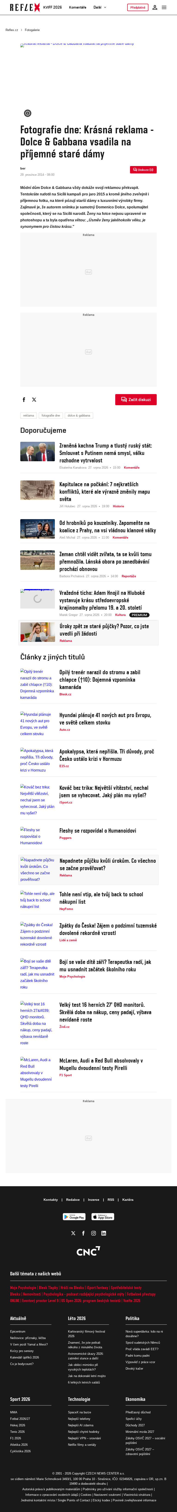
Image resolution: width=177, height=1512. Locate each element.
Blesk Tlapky (48, 1287)
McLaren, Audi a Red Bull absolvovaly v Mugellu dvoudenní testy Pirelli (101, 1064)
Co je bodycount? (21, 1364)
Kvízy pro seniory (22, 1351)
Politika (132, 1318)
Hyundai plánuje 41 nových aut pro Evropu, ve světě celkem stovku (105, 719)
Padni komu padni (138, 1355)
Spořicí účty (134, 1419)
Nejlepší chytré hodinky (83, 1432)
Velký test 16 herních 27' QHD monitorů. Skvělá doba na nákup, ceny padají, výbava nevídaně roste (105, 1012)
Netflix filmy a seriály (82, 1444)
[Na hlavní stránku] (25, 7)
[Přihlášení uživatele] (154, 7)
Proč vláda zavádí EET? (142, 1349)
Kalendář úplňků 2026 (24, 1357)
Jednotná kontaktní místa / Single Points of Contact (55, 1500)
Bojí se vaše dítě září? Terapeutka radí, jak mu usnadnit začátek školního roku (105, 965)
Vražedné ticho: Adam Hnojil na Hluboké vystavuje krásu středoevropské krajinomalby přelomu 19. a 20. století (102, 600)
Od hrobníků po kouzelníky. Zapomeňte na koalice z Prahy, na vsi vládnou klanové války (107, 526)
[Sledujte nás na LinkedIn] (103, 1233)
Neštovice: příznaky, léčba (28, 1338)
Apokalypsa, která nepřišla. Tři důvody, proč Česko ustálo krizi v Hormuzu (106, 755)
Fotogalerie (32, 30)
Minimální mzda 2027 (140, 1432)
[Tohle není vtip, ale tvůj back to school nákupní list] (37, 901)
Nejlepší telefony (79, 1419)
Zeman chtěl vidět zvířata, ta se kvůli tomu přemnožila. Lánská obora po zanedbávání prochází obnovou (105, 561)
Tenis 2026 (17, 1432)
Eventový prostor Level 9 (40, 1300)
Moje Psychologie (23, 1287)
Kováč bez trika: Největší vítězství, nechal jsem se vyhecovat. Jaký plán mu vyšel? (103, 791)
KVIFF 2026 (52, 7)
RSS (111, 1199)
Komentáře (77, 7)
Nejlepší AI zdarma (80, 1425)
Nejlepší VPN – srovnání (84, 1438)
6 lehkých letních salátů (84, 1382)
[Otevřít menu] (164, 7)
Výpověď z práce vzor (140, 1362)
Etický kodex (101, 1500)
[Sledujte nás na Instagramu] (93, 1233)
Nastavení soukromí (107, 1494)
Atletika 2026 (19, 1444)
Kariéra (127, 1199)
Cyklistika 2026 (20, 1451)
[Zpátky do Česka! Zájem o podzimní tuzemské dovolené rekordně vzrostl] (37, 935)
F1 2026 (15, 1438)
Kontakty (51, 1199)
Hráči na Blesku (72, 1287)
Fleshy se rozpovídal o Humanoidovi (97, 830)
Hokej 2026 (17, 1425)
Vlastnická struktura (137, 1494)
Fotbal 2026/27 (20, 1419)
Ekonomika (135, 1399)
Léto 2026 (77, 1318)
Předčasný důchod (138, 1412)
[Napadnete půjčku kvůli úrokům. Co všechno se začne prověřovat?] (38, 870)
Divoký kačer (134, 1368)
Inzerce (93, 1199)
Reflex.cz (12, 30)
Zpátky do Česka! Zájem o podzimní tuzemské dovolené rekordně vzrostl (108, 929)
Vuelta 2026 (131, 1300)
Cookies (86, 1494)
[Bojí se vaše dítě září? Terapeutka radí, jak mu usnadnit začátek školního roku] (37, 974)
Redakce (73, 1199)
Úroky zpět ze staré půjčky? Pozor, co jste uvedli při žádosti (104, 630)
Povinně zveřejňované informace (134, 1500)
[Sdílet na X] (34, 399)
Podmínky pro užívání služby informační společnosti (118, 1489)
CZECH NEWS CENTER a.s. (105, 1473)
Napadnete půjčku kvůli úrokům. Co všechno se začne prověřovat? (108, 864)
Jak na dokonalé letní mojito (87, 1376)
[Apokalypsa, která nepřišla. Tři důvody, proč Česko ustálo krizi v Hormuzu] (37, 761)
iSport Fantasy (97, 1287)
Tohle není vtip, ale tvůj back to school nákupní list (101, 898)
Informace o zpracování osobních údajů (51, 1494)
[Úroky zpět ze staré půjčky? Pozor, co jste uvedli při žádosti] (38, 632)
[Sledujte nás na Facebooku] (83, 1233)
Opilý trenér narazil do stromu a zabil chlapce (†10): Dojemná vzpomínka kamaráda (99, 679)
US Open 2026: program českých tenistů (91, 1300)
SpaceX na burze (79, 1412)
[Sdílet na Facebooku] (24, 399)
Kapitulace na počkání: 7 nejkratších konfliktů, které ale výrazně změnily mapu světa (104, 491)
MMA (13, 1412)
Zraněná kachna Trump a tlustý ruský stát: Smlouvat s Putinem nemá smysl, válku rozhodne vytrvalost (105, 453)
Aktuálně (18, 1318)
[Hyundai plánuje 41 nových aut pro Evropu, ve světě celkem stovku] (37, 724)
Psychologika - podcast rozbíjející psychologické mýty (84, 1294)
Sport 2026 (20, 1399)
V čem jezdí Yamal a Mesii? (29, 1344)
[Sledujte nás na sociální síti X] (73, 1233)
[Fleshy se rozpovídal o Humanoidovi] (37, 836)
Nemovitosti (32, 1294)
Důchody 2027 (135, 1425)
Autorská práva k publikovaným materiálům (51, 1489)
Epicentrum (17, 1331)
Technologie (79, 1399)
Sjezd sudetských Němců (143, 1342)
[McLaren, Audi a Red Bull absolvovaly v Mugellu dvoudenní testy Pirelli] (37, 1073)
